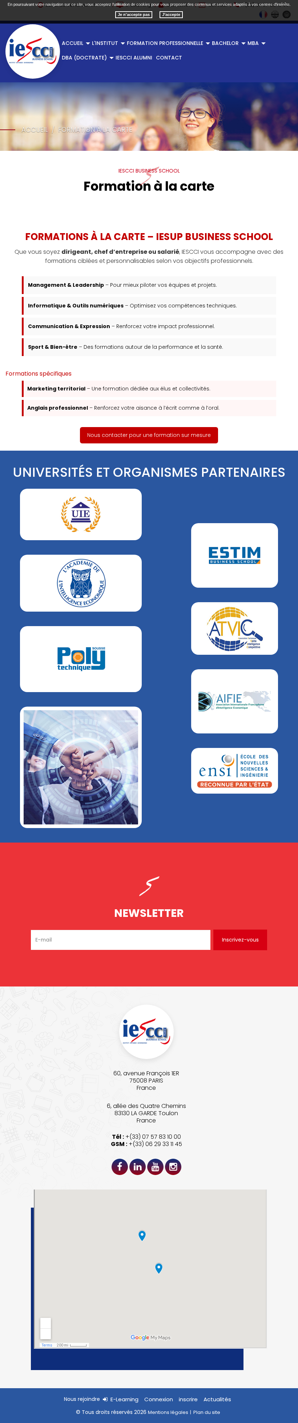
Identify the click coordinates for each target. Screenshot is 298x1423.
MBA (253, 43)
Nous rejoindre (82, 1399)
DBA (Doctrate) (84, 57)
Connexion (158, 1399)
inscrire (188, 1399)
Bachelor (225, 43)
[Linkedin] (137, 1167)
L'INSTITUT (105, 43)
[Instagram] (173, 1167)
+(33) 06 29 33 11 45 (155, 1144)
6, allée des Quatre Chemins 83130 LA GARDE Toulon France (146, 1113)
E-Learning (124, 1399)
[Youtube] (155, 1167)
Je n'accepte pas (134, 14)
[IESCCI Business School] (32, 51)
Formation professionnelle (165, 43)
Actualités (217, 1399)
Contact (169, 57)
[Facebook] (120, 1167)
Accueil (72, 43)
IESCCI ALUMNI (134, 57)
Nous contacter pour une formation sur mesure (149, 435)
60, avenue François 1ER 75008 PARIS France (146, 1080)
